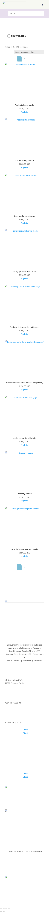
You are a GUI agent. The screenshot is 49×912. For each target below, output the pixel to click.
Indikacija (11, 43)
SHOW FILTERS (18, 35)
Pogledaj (24, 112)
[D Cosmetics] (24, 602)
